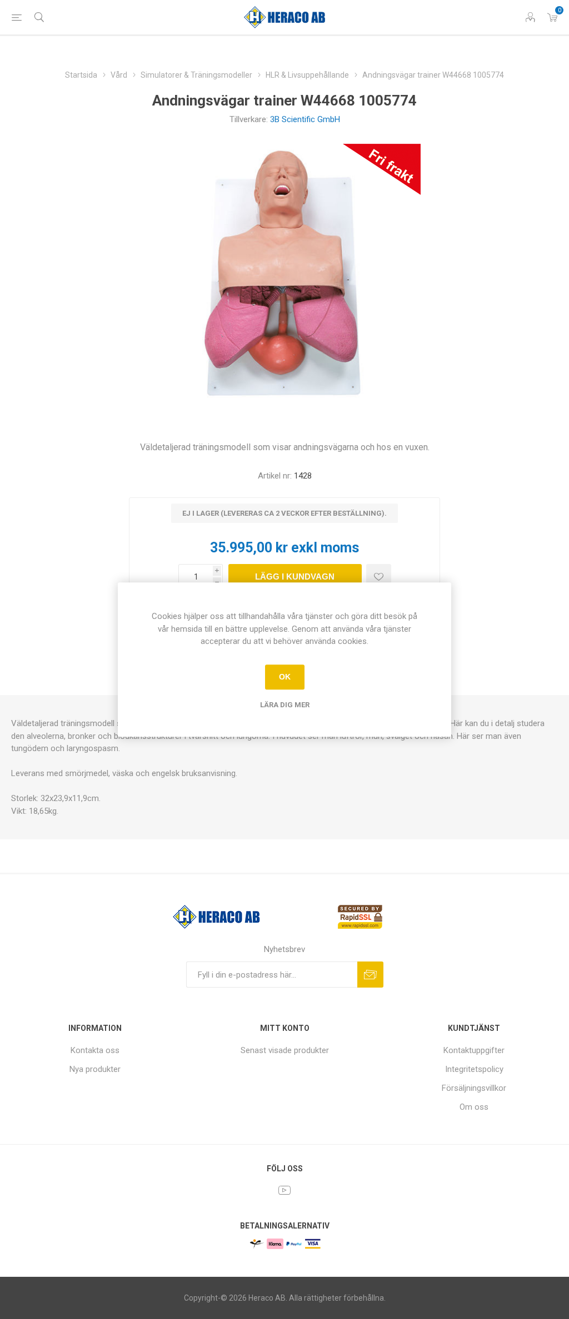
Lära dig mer (285, 705)
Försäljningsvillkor (474, 1088)
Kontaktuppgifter (474, 1050)
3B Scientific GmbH (305, 119)
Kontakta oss (95, 1050)
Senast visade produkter (285, 1050)
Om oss (474, 1107)
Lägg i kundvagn (295, 576)
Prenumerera (370, 974)
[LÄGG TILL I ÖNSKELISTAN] (378, 576)
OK (285, 676)
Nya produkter (95, 1069)
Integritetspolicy (474, 1069)
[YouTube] (284, 1190)
